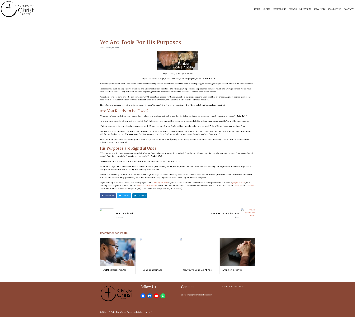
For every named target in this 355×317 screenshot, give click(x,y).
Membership (279, 9)
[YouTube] (156, 295)
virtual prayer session (148, 185)
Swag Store (334, 9)
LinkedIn (238, 185)
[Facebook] (142, 295)
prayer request (238, 182)
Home (257, 9)
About (266, 9)
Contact (349, 9)
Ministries (305, 9)
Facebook (250, 185)
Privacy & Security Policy (233, 286)
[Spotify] (162, 295)
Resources (319, 9)
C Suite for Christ (160, 182)
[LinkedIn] (149, 295)
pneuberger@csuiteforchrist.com (196, 295)
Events (293, 9)
